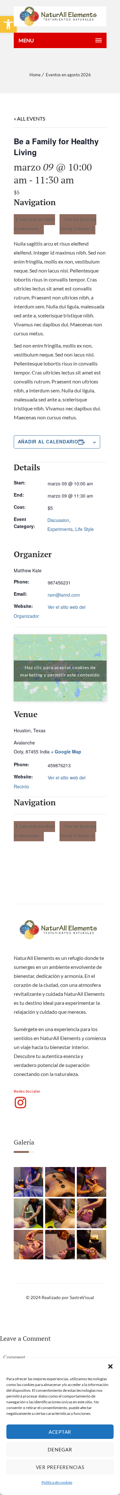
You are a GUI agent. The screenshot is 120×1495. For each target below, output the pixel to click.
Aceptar (60, 1432)
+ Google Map (66, 751)
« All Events (29, 118)
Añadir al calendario (48, 441)
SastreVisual (82, 1297)
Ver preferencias (60, 1467)
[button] (110, 1366)
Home (35, 74)
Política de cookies (57, 1482)
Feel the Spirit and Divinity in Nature (78, 223)
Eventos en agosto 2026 (68, 74)
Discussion (58, 520)
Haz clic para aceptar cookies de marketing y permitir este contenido (60, 671)
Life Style (84, 529)
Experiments (60, 529)
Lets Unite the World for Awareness (34, 223)
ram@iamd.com (64, 595)
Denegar (60, 1449)
